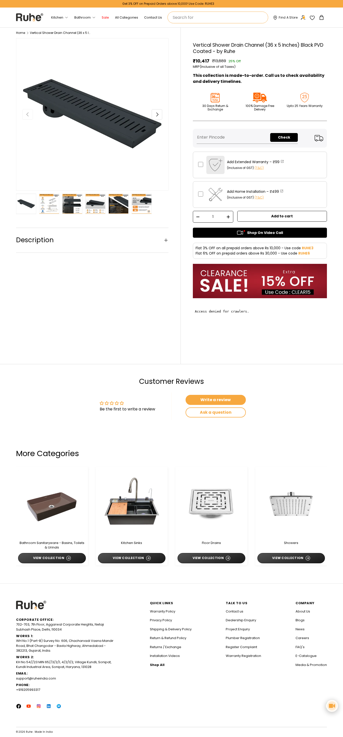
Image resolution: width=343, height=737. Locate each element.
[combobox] (217, 17)
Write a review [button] (215, 400)
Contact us (234, 611)
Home (20, 32)
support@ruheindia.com (36, 678)
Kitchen (57, 17)
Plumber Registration (243, 638)
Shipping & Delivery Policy (171, 629)
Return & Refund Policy (168, 638)
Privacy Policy (161, 620)
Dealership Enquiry (241, 620)
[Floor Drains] (211, 502)
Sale (105, 17)
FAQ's (300, 647)
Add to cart (282, 216)
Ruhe (29, 731)
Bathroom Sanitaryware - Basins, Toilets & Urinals (52, 545)
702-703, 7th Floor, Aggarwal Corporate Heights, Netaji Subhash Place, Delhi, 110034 (60, 627)
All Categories (126, 17)
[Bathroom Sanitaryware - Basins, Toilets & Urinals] (52, 502)
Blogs (300, 620)
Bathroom (82, 17)
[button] (322, 17)
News (300, 629)
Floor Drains (211, 543)
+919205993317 (28, 689)
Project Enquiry (238, 629)
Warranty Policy (162, 611)
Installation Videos (165, 655)
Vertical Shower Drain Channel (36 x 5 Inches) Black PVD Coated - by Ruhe (60, 32)
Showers (291, 543)
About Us (303, 611)
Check (284, 137)
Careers (302, 638)
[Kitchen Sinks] (131, 502)
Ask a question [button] (216, 412)
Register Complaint (241, 647)
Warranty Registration (243, 655)
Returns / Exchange (165, 647)
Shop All (157, 664)
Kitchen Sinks (131, 543)
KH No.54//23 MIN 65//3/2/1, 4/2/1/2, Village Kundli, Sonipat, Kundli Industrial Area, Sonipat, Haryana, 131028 (63, 664)
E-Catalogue (306, 655)
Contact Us (153, 17)
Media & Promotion (311, 664)
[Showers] (291, 502)
